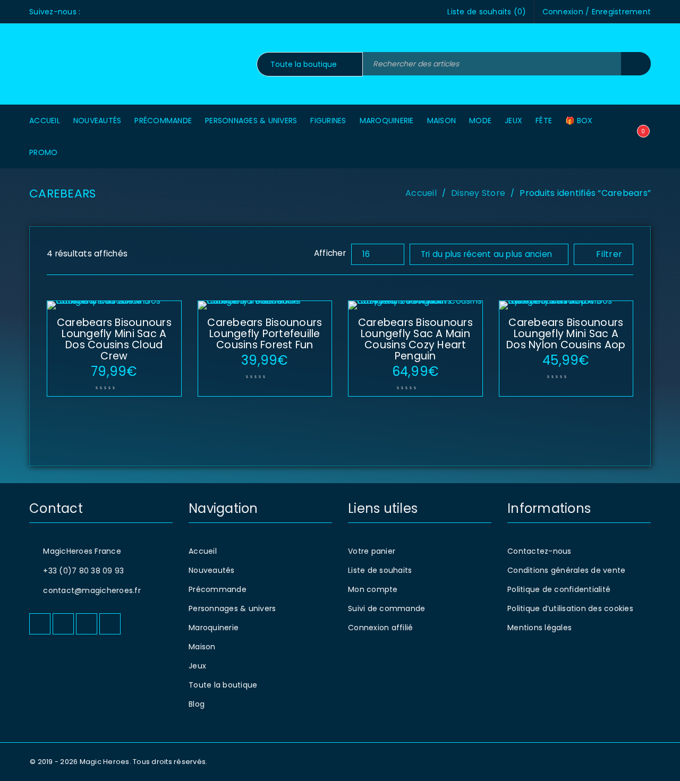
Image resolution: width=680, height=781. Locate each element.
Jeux (197, 665)
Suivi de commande (386, 608)
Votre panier (371, 551)
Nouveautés (212, 570)
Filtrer (609, 254)
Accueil (421, 193)
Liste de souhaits (380, 570)
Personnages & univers (232, 608)
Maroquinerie (214, 627)
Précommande (217, 589)
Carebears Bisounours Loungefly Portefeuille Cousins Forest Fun (264, 333)
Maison (202, 646)
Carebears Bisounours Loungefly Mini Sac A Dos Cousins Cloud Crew (114, 339)
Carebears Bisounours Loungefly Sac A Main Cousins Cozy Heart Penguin (415, 339)
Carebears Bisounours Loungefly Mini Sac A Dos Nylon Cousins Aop (565, 333)
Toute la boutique (223, 685)
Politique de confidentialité (558, 589)
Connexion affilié (380, 627)
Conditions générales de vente (566, 570)
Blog (197, 704)
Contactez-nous (539, 551)
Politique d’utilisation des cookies (570, 608)
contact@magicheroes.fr (92, 590)
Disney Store (478, 193)
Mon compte (373, 589)
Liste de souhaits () (486, 11)
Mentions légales (539, 627)
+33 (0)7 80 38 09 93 (83, 570)
